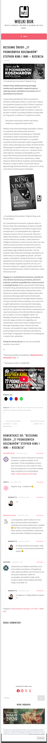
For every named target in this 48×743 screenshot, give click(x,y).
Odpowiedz (39, 453)
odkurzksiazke (9, 453)
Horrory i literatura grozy (28, 407)
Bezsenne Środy (15, 407)
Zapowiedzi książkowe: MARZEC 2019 (37, 422)
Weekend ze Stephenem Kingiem (13, 410)
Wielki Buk (24, 21)
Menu (25, 36)
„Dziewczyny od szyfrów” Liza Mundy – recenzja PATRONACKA (12, 423)
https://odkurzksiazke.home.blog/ (24, 474)
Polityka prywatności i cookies (36, 734)
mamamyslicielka (9, 515)
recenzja (40, 407)
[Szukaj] (41, 698)
